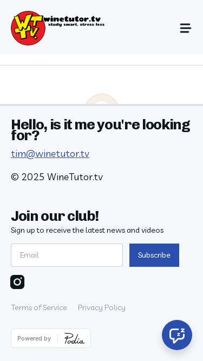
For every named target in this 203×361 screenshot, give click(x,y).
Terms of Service (39, 307)
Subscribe (154, 255)
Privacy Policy (102, 307)
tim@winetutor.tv (50, 153)
